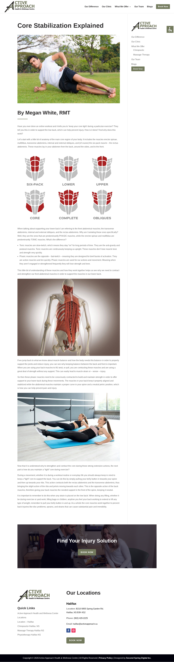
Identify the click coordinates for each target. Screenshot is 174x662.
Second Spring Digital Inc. (138, 658)
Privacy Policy (106, 658)
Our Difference (92, 7)
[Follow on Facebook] (68, 630)
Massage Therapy (141, 55)
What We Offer (122, 7)
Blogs (150, 7)
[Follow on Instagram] (73, 630)
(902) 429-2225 (81, 618)
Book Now (87, 552)
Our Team (139, 7)
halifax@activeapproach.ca (85, 624)
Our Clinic (106, 7)
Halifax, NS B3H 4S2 (75, 612)
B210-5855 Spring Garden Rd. (90, 609)
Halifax (71, 603)
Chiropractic (138, 50)
